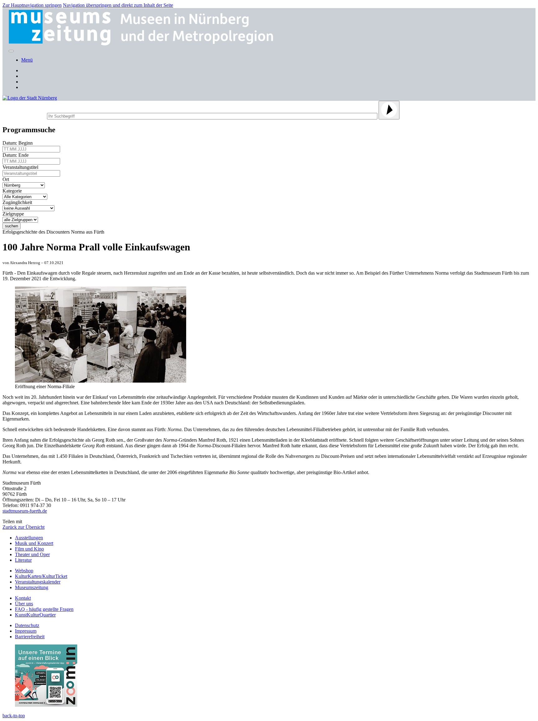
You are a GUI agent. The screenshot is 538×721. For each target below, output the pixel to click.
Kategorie (13, 190)
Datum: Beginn (18, 143)
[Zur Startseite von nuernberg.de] (29, 97)
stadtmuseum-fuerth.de (24, 511)
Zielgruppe (14, 213)
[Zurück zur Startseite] (145, 43)
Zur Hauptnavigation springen (32, 5)
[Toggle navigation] (11, 51)
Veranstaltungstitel (21, 167)
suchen (11, 226)
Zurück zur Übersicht (23, 527)
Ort (7, 179)
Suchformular (24, 115)
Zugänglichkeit (18, 202)
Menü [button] (27, 60)
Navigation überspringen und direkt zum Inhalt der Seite (118, 5)
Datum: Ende (16, 155)
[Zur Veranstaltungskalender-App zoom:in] (46, 705)
